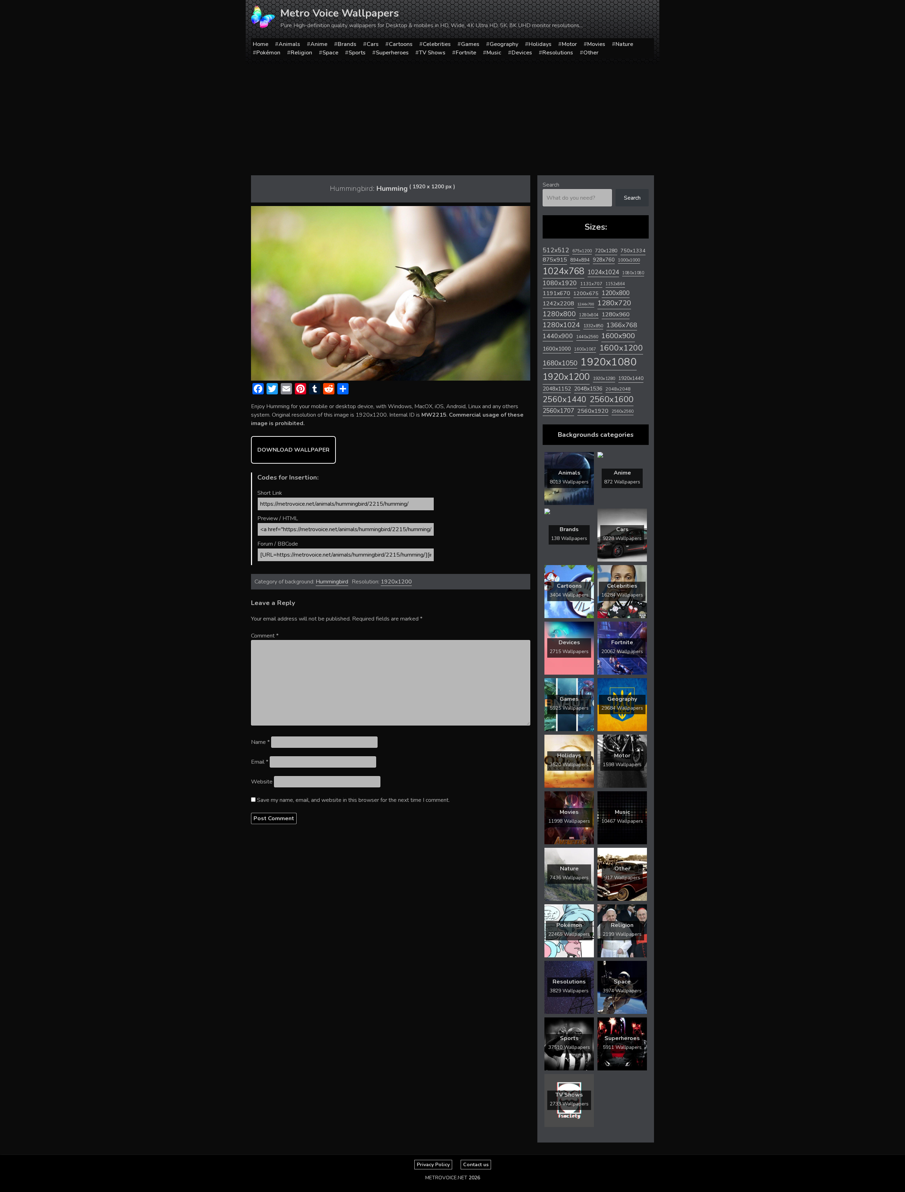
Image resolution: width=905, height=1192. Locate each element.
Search (551, 185)
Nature (624, 44)
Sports (357, 53)
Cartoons (401, 44)
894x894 (580, 260)
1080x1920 (560, 283)
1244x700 (585, 304)
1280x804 (589, 315)
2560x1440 (564, 399)
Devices (522, 53)
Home (260, 44)
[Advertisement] (452, 116)
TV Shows (432, 53)
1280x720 (614, 303)
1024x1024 (603, 272)
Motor (569, 44)
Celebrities (437, 44)
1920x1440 (630, 378)
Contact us (476, 1164)
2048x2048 (618, 389)
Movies (596, 44)
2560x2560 (623, 411)
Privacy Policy (433, 1164)
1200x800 (616, 293)
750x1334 (633, 250)
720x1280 (606, 250)
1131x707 (591, 284)
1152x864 (615, 284)
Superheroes (392, 53)
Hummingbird (332, 582)
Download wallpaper (293, 450)
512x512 (556, 250)
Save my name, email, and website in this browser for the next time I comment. (353, 800)
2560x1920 (592, 411)
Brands (347, 44)
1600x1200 (621, 347)
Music (493, 53)
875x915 (555, 260)
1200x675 (586, 293)
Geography (504, 44)
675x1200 (582, 251)
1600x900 (618, 336)
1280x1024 (561, 325)
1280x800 (559, 314)
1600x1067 (585, 349)
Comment (265, 636)
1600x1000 (557, 349)
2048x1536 (588, 389)
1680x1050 (560, 363)
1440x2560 (587, 337)
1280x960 (616, 314)
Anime (318, 44)
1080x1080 (633, 273)
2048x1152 (557, 388)
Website (262, 782)
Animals (289, 44)
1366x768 (621, 325)
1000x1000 (629, 260)
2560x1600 (612, 399)
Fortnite (466, 53)
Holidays (540, 44)
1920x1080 (608, 362)
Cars (373, 44)
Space (330, 53)
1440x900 (558, 336)
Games (470, 44)
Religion (301, 53)
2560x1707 (558, 411)
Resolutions (557, 53)
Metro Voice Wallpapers (339, 13)
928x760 (604, 259)
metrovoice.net (446, 1177)
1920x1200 (396, 582)
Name (260, 742)
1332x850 (593, 326)
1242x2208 (558, 303)
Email (259, 762)
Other (591, 53)
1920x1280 (604, 378)
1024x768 (563, 271)
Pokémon (268, 53)
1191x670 (556, 293)
